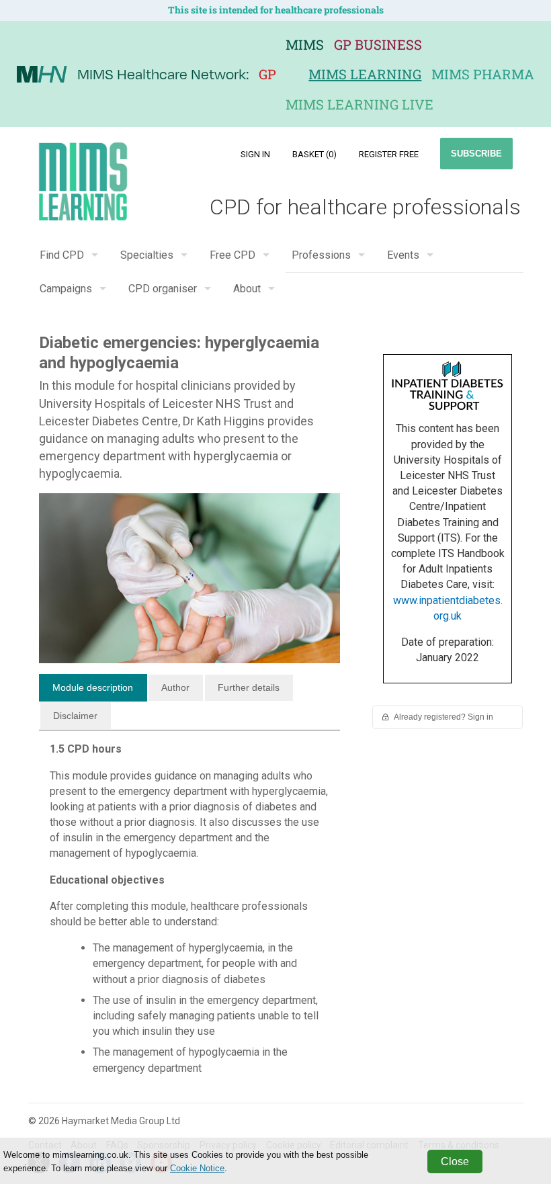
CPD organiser (162, 288)
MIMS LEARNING (364, 74)
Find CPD (62, 255)
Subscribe (476, 154)
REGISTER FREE (389, 154)
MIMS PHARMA (482, 74)
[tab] (93, 688)
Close (455, 1161)
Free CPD (232, 255)
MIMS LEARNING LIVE (359, 104)
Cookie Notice (197, 1168)
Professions (321, 255)
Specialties (146, 255)
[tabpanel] (190, 913)
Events (403, 255)
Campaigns (66, 288)
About (247, 288)
